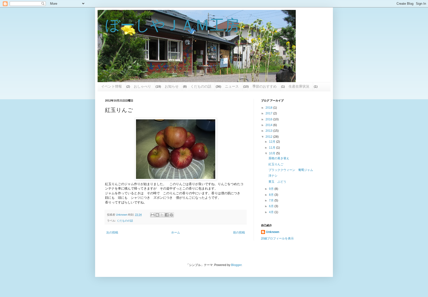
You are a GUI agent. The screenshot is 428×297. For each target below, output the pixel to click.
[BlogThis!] (157, 214)
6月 (271, 206)
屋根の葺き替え (278, 158)
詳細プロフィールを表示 (277, 238)
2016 (269, 119)
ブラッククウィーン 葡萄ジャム (290, 170)
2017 (269, 113)
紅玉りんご (275, 164)
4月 (271, 212)
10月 (272, 153)
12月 (272, 141)
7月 (271, 200)
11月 (272, 147)
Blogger (236, 265)
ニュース (232, 86)
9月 (271, 189)
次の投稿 (112, 232)
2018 (269, 107)
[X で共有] (162, 214)
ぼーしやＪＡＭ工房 (172, 25)
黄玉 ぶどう (277, 181)
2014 (269, 125)
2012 (269, 136)
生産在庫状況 (299, 86)
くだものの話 (200, 86)
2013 (269, 130)
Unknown (272, 232)
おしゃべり (142, 86)
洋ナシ (272, 175)
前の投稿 (239, 232)
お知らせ (172, 86)
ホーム (175, 232)
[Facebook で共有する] (166, 214)
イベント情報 (111, 86)
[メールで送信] (152, 214)
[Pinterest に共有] (171, 214)
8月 (271, 195)
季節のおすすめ (264, 86)
